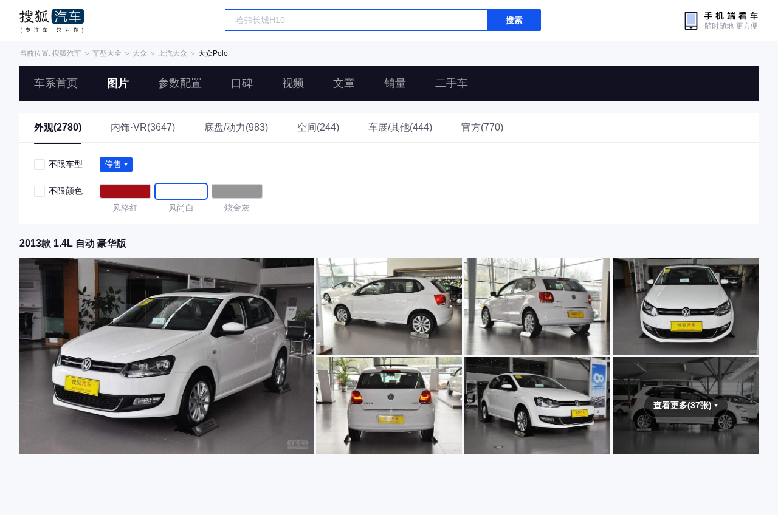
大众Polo (213, 53)
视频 (293, 83)
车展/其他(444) (400, 127)
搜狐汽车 (51, 21)
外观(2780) (57, 127)
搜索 (514, 20)
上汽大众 (172, 53)
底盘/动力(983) (236, 127)
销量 (395, 83)
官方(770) (482, 127)
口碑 (242, 83)
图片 (118, 83)
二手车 (451, 83)
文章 (344, 83)
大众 (140, 53)
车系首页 (56, 83)
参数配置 (180, 83)
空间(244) (318, 127)
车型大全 (107, 53)
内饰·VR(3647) (143, 127)
